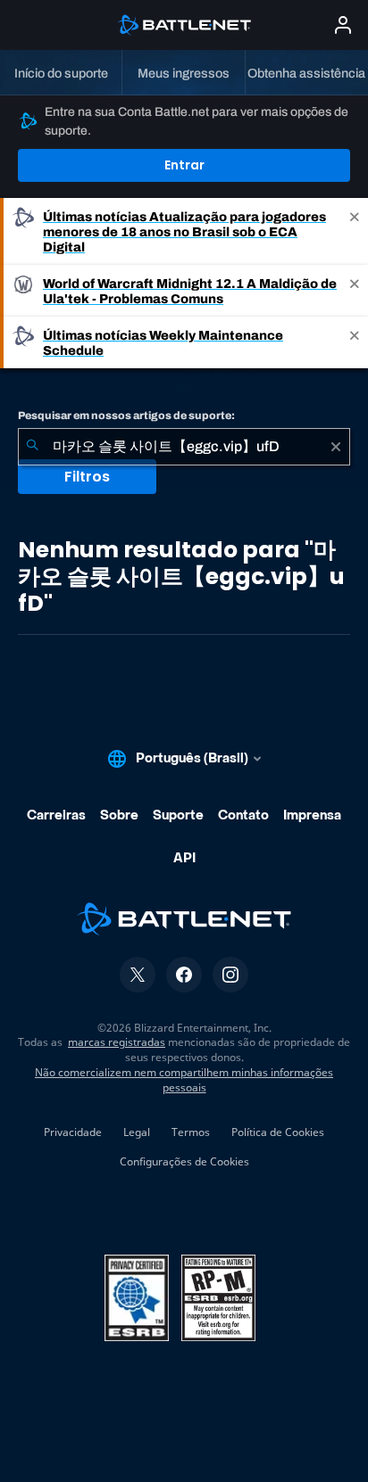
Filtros (87, 476)
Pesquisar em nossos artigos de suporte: (126, 415)
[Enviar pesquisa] (32, 446)
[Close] (354, 231)
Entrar (184, 165)
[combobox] (184, 446)
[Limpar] (336, 446)
